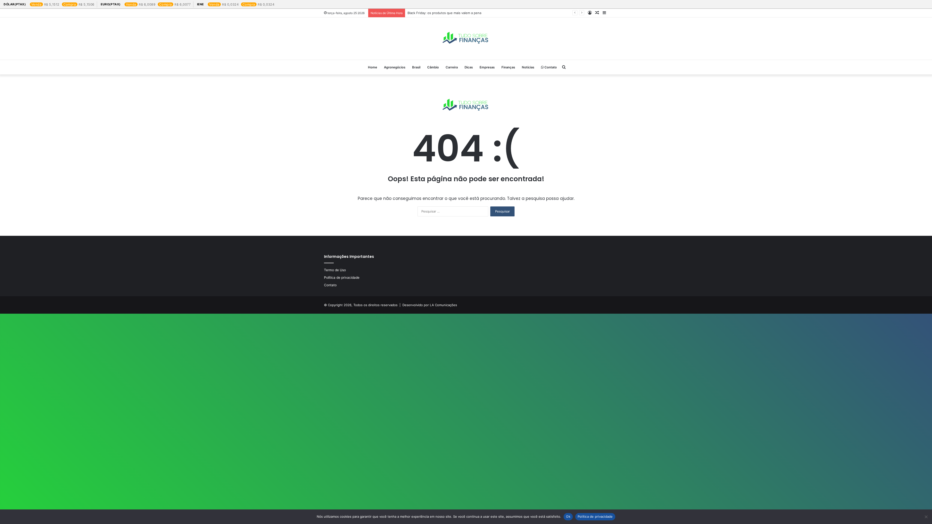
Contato (550, 67)
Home (372, 67)
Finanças (508, 67)
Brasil (416, 67)
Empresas (487, 67)
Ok (568, 516)
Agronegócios (394, 67)
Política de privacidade (341, 277)
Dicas (469, 67)
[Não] (926, 516)
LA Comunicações (443, 305)
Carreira (452, 67)
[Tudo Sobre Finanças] (466, 38)
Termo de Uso (335, 270)
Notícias (528, 67)
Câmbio (433, 67)
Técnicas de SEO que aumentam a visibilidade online (447, 13)
